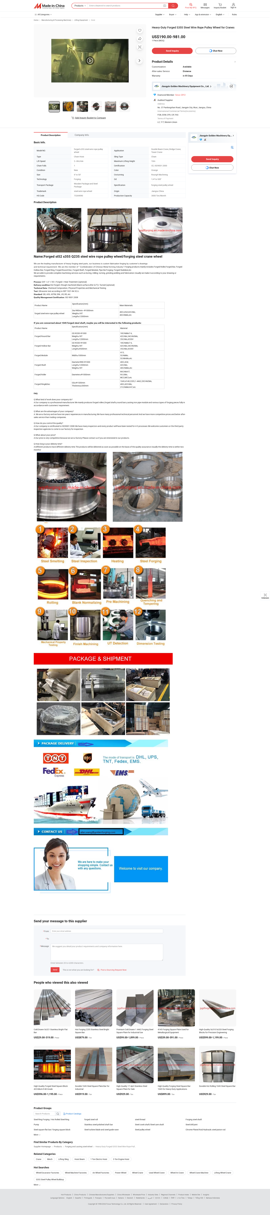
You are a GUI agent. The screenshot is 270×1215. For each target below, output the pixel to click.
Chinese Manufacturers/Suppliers (101, 1194)
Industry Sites (153, 1194)
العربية (150, 1198)
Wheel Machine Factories (76, 1172)
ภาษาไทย (180, 1198)
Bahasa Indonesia (213, 1198)
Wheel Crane (137, 1172)
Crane (38, 1159)
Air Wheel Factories (101, 1172)
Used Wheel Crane (157, 1172)
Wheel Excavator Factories (47, 1172)
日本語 (165, 1198)
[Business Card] (232, 147)
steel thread (140, 1119)
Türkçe (189, 1198)
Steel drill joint (192, 1124)
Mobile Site (196, 1194)
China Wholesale (123, 1194)
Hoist (93, 20)
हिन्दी (172, 1198)
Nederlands (140, 1198)
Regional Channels (168, 1194)
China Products (80, 1194)
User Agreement (151, 1204)
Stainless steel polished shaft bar (98, 1124)
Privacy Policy (176, 1204)
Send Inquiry (172, 50)
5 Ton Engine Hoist (121, 1159)
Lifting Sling (63, 1159)
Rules (234, 14)
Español (78, 1198)
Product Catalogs (73, 1113)
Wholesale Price (139, 1194)
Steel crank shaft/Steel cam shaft (149, 1124)
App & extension (202, 14)
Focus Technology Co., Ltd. (116, 1204)
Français (98, 1198)
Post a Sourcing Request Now (112, 969)
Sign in (233, 7)
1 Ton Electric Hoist (99, 1159)
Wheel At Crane (177, 1172)
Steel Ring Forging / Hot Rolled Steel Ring (51, 1119)
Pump (36, 1124)
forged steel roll (91, 1119)
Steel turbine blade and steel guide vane (101, 1129)
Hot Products (66, 1194)
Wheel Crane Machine (199, 1172)
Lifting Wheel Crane (222, 1172)
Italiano (121, 1198)
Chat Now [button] (217, 50)
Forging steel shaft (194, 1119)
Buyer (171, 14)
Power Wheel (120, 1172)
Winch (49, 1159)
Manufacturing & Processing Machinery (56, 20)
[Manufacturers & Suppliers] (49, 6)
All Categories (44, 14)
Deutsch (130, 1198)
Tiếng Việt (199, 1198)
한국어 (157, 1198)
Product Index (183, 1194)
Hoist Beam (80, 1159)
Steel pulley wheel (142, 1129)
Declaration (164, 1204)
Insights (206, 1194)
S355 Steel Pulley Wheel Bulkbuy (50, 1179)
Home (36, 20)
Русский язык (110, 1198)
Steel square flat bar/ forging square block (52, 1129)
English (69, 1198)
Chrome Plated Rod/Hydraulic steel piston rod (205, 1129)
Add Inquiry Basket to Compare (90, 117)
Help (186, 14)
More (36, 1184)
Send (55, 969)
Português (88, 1198)
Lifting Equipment (81, 20)
